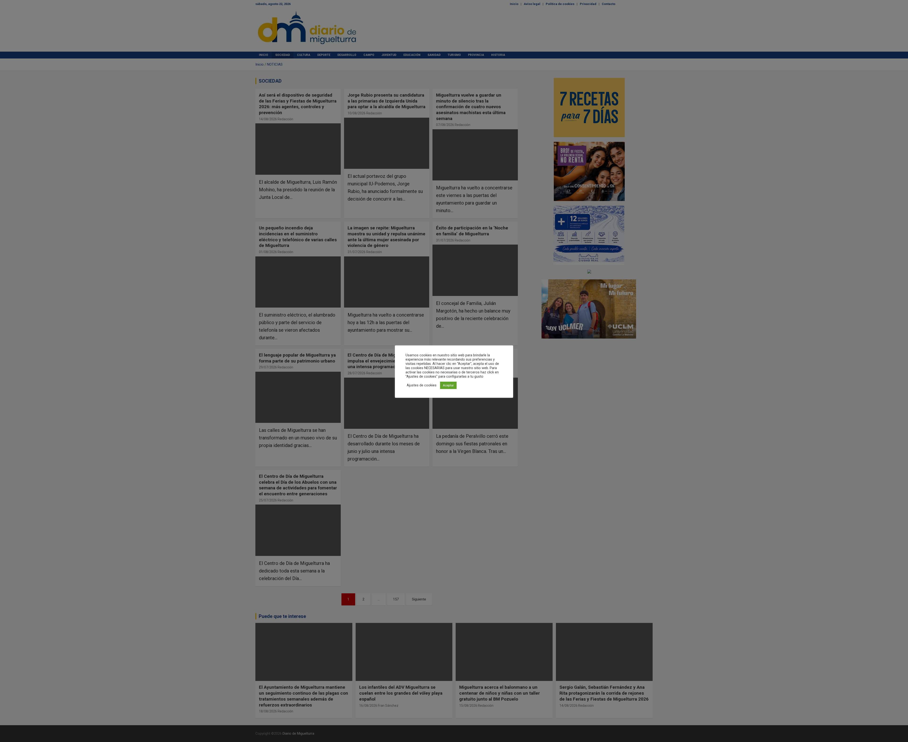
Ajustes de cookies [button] (422, 385)
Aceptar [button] (448, 385)
